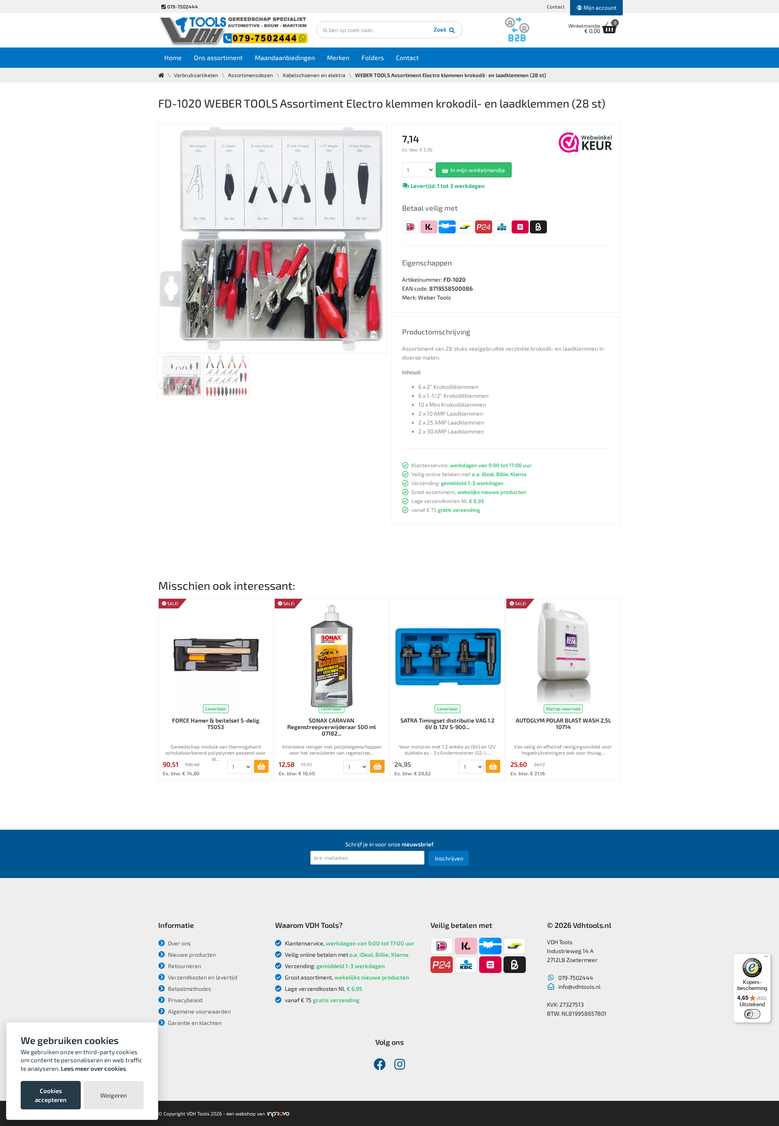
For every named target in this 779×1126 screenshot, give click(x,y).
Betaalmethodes (189, 988)
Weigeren (113, 1095)
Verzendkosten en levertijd (202, 977)
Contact (556, 6)
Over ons (179, 943)
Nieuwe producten (191, 954)
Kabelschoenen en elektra (314, 75)
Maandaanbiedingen (285, 57)
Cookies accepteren (51, 1095)
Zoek (441, 29)
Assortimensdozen (250, 75)
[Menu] (766, 958)
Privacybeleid (184, 1000)
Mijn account (599, 7)
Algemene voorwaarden (199, 1011)
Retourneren (184, 965)
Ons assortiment (218, 57)
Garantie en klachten (194, 1022)
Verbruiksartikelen (196, 75)
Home (173, 57)
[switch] (752, 1014)
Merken (338, 57)
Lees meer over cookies (93, 1068)
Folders (373, 57)
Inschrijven (449, 858)
